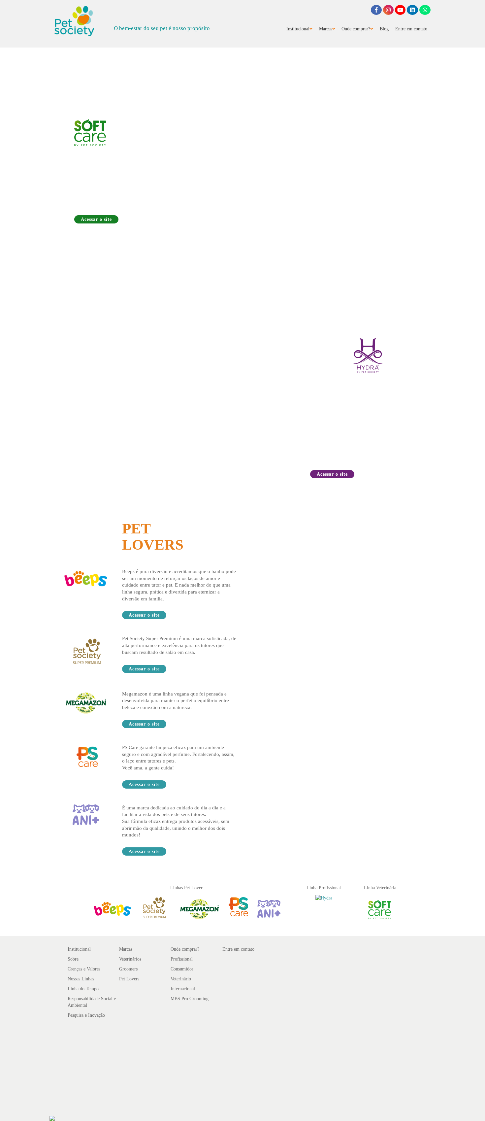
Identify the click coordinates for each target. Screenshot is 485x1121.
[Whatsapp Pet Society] (425, 10)
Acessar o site (96, 219)
